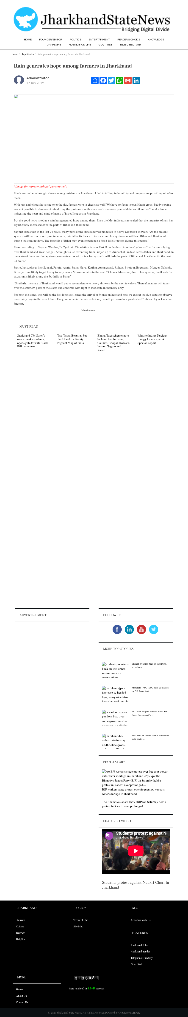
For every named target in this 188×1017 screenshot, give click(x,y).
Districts (20, 933)
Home (28, 39)
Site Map (78, 926)
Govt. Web (136, 964)
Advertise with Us (141, 920)
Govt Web (105, 44)
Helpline (20, 939)
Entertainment (99, 39)
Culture (20, 926)
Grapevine (54, 44)
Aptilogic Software (129, 1012)
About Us (21, 995)
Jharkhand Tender (140, 951)
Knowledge (156, 39)
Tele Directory (130, 44)
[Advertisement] (52, 651)
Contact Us (22, 1002)
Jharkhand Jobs (139, 945)
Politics (75, 39)
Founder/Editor (50, 39)
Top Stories (28, 54)
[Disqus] (94, 420)
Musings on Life (80, 44)
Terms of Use (80, 920)
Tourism (20, 920)
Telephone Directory (142, 958)
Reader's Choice (128, 39)
